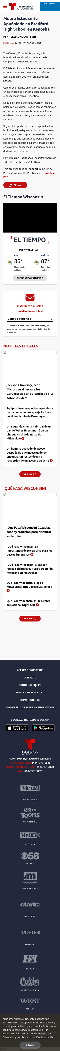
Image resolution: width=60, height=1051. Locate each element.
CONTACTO (30, 677)
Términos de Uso (29, 329)
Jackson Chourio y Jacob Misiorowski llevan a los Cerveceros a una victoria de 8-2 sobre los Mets (30, 391)
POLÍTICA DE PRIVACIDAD (30, 692)
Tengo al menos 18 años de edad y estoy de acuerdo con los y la (28, 329)
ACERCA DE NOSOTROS (30, 670)
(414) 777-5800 (45, 767)
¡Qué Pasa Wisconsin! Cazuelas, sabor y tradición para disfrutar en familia (29, 531)
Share (17, 185)
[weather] (10, 262)
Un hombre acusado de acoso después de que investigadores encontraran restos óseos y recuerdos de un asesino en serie (28, 455)
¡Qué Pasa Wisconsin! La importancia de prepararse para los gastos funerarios (29, 551)
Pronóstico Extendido (30, 278)
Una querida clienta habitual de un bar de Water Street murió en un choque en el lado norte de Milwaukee (29, 432)
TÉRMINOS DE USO (30, 700)
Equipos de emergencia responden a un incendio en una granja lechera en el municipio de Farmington (30, 412)
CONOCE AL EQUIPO (30, 685)
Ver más (29, 474)
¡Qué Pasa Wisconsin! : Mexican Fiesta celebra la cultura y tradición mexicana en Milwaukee (30, 569)
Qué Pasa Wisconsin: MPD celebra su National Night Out (28, 603)
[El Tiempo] (30, 243)
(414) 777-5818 (41, 762)
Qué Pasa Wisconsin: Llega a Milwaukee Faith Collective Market (29, 585)
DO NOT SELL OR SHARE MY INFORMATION (30, 707)
